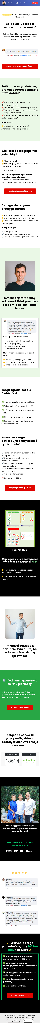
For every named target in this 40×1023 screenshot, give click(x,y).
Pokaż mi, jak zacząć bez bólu (20, 191)
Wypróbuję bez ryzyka (20, 707)
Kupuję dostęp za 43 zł (20, 995)
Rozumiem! (28, 1021)
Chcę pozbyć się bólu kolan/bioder (20, 66)
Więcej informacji (14, 1021)
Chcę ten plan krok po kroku (20, 488)
